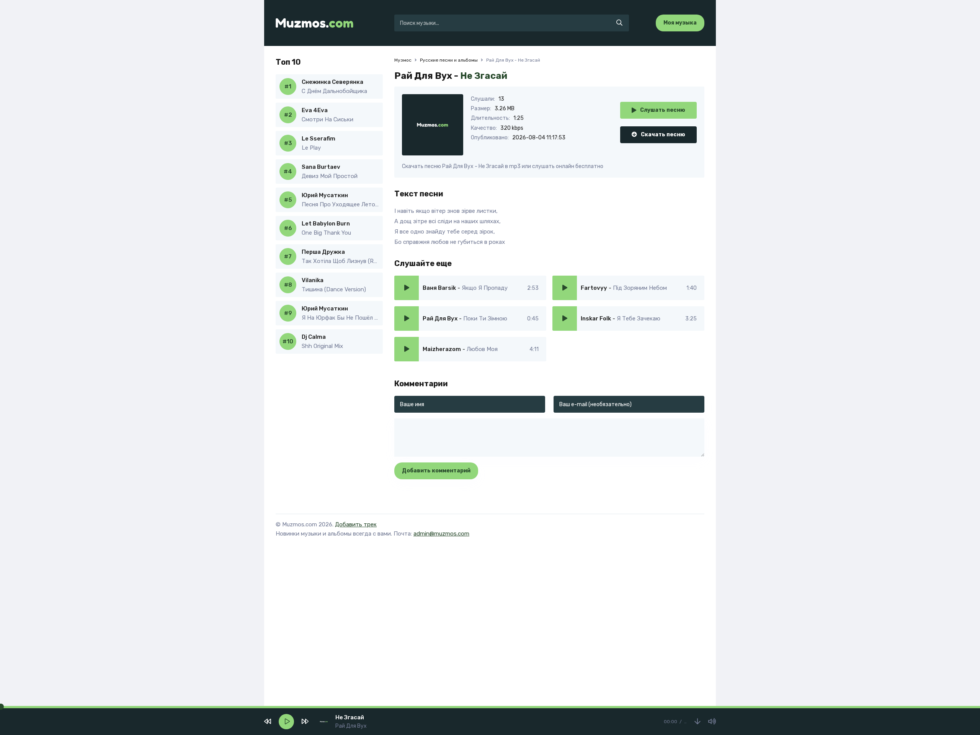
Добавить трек (356, 524)
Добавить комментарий (436, 470)
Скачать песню (663, 134)
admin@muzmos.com (441, 533)
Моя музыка (680, 23)
